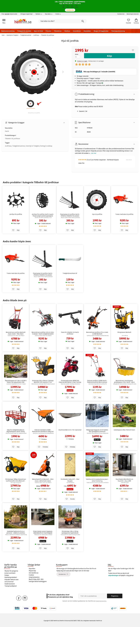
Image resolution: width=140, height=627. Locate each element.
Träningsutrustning (118, 31)
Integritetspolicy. (101, 601)
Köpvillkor (32, 568)
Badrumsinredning (7, 31)
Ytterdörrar (57, 31)
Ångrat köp (32, 571)
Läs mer (93, 153)
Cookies (31, 575)
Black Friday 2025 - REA (36, 579)
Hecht (7, 131)
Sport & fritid (38, 31)
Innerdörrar (77, 31)
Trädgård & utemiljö (24, 31)
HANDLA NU (70, 10)
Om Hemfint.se (33, 573)
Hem (3, 35)
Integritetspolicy (34, 577)
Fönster (48, 31)
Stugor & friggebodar (101, 31)
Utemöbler (87, 31)
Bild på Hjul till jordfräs (34, 113)
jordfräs (90, 106)
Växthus (67, 31)
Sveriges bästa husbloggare (38, 581)
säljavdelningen (113, 575)
